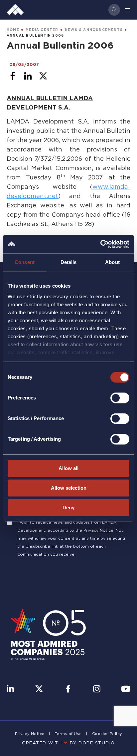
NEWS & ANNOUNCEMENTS (94, 30)
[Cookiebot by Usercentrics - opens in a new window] (100, 244)
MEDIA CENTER (42, 30)
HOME (13, 30)
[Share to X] (43, 76)
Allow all (68, 468)
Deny (68, 507)
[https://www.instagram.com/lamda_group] (96, 689)
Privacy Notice (98, 530)
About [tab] (112, 262)
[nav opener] (128, 9)
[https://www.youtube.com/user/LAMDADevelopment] (125, 689)
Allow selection (68, 488)
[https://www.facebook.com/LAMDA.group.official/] (68, 689)
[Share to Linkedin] (28, 76)
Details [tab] (69, 262)
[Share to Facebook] (13, 76)
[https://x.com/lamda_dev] (39, 689)
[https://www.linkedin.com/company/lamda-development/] (10, 689)
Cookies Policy (107, 734)
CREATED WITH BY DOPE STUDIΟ (68, 742)
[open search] (114, 10)
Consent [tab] (25, 262)
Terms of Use (68, 734)
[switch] (119, 397)
